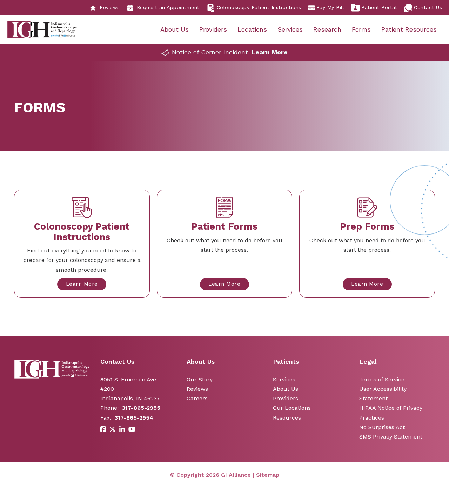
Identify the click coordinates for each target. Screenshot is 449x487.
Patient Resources (409, 29)
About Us (174, 29)
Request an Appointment (168, 7)
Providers (213, 29)
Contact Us (428, 7)
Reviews (110, 7)
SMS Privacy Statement (390, 436)
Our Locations (292, 407)
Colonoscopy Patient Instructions (259, 7)
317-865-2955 (141, 407)
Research (327, 29)
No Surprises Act (382, 427)
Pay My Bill (330, 7)
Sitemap (267, 475)
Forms (361, 29)
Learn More (270, 52)
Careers (197, 398)
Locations (252, 29)
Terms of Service (381, 379)
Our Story (200, 379)
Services (290, 29)
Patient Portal (379, 7)
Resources (287, 417)
